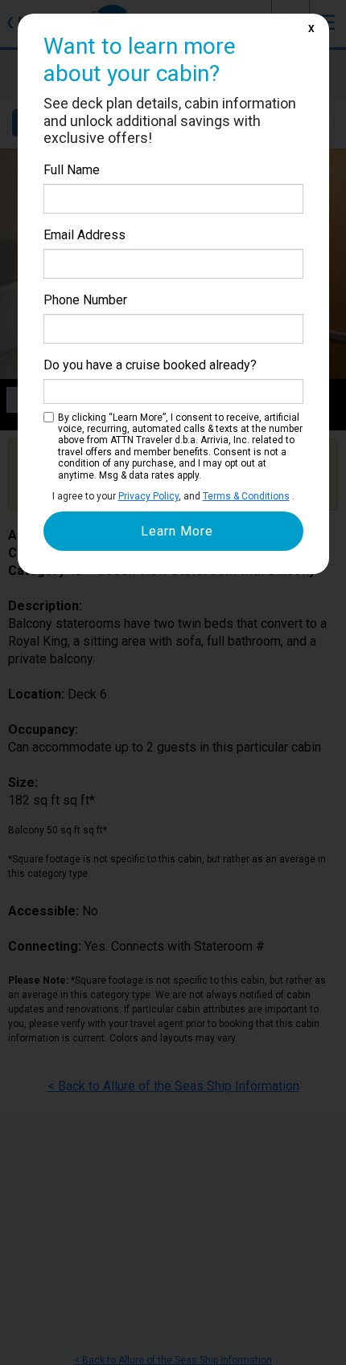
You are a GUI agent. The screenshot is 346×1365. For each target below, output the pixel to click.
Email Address (84, 234)
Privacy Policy (148, 496)
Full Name (71, 169)
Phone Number (85, 300)
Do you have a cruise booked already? (150, 365)
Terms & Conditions (246, 496)
